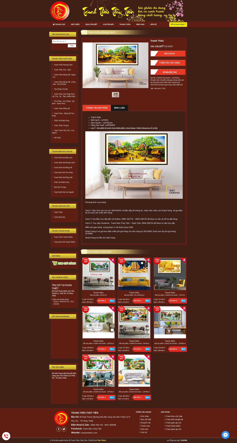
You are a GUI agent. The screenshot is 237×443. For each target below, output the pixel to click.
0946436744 (170, 72)
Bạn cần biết (91, 24)
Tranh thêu (98, 292)
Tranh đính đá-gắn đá (62, 151)
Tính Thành (101, 440)
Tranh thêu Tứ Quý (61, 126)
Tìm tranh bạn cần (60, 34)
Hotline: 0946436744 (6, 436)
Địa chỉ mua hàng (60, 277)
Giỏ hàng (56, 256)
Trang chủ (60, 24)
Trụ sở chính (58, 367)
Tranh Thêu (58, 212)
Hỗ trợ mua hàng (177, 24)
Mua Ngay (169, 53)
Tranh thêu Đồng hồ (62, 108)
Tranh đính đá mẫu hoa (63, 158)
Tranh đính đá (59, 217)
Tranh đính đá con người (64, 192)
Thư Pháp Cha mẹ (61, 89)
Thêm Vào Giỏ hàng (169, 63)
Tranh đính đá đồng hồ (63, 168)
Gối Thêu (57, 138)
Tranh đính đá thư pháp (63, 172)
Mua (112, 301)
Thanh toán (124, 24)
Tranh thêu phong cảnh (63, 65)
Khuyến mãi (108, 24)
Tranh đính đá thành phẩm (64, 242)
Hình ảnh (140, 24)
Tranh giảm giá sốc (61, 206)
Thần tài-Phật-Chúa (61, 121)
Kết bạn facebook (60, 316)
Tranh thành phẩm (61, 231)
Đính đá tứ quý (60, 187)
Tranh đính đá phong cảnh (64, 163)
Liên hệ (153, 24)
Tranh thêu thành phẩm (63, 237)
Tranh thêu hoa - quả (62, 70)
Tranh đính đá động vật (63, 177)
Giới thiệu (75, 24)
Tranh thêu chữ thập (62, 59)
